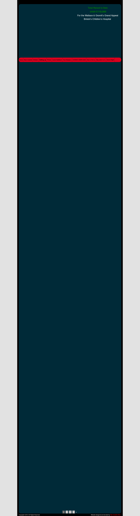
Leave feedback (57, 60)
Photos (49, 60)
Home (21, 60)
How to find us (91, 60)
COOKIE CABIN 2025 (79, 60)
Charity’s (35, 60)
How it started (28, 60)
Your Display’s (67, 60)
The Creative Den (115, 515)
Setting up (42, 60)
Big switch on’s (100, 60)
